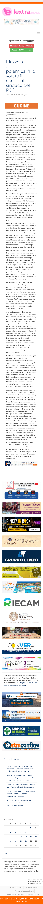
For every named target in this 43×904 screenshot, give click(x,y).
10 (5, 837)
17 (5, 841)
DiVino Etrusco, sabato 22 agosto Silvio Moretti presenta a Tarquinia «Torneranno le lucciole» (21, 793)
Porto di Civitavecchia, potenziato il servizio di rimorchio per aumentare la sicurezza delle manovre (20, 802)
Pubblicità (29, 894)
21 (26, 841)
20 (21, 841)
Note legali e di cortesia (15, 894)
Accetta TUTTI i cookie (21, 50)
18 (10, 841)
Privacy (37, 894)
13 (21, 837)
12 (15, 837)
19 (15, 841)
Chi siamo (19, 887)
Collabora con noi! (31, 887)
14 (26, 837)
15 (31, 837)
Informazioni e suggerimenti (24, 891)
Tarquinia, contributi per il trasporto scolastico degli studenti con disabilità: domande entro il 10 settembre (21, 777)
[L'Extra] (21, 11)
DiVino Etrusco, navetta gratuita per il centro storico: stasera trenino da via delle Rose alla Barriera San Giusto (20, 768)
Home (12, 887)
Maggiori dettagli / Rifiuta (21, 46)
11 (10, 837)
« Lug (5, 853)
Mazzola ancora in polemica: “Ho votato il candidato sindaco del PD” (20, 76)
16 (36, 837)
